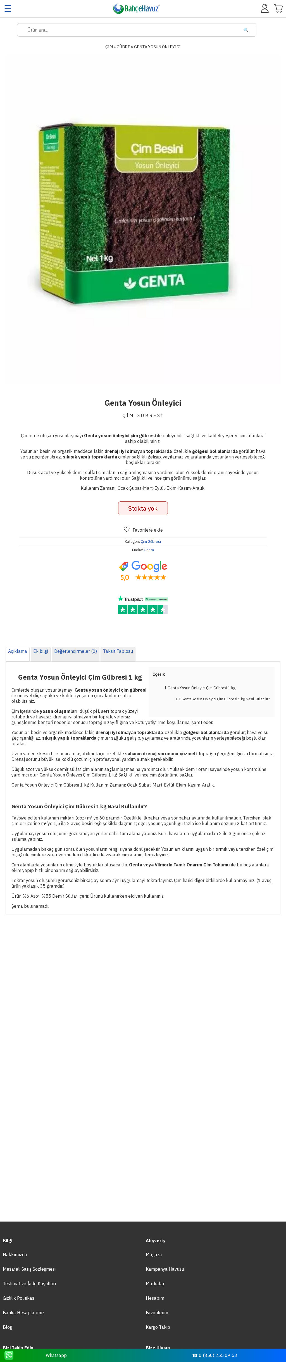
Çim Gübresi (151, 541)
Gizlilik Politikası (19, 1298)
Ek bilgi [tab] (40, 651)
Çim (109, 46)
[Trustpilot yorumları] (143, 605)
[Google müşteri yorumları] (143, 571)
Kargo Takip (158, 1327)
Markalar (155, 1283)
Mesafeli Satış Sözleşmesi (29, 1269)
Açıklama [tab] (17, 651)
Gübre (123, 46)
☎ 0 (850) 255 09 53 (214, 1355)
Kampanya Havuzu (165, 1269)
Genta (149, 550)
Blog (7, 1327)
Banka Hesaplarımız (23, 1312)
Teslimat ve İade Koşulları (29, 1283)
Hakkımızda (15, 1254)
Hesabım (155, 1298)
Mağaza (154, 1254)
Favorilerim (157, 1312)
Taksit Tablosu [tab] (118, 651)
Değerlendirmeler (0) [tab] (75, 651)
